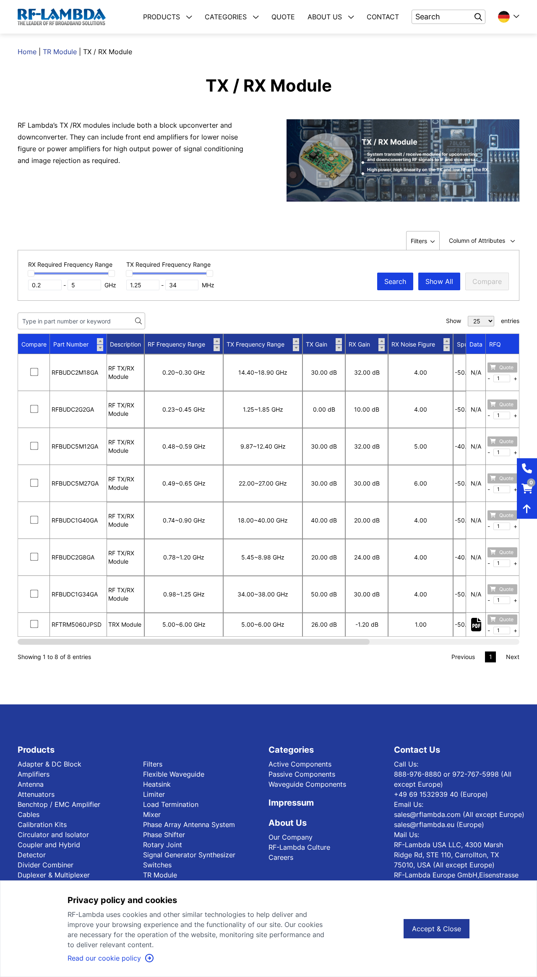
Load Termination (170, 804)
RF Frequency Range (176, 344)
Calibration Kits (42, 824)
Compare (487, 281)
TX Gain (316, 344)
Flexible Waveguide (173, 774)
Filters (152, 764)
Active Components (299, 764)
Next (512, 656)
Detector (32, 855)
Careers (280, 857)
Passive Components (301, 774)
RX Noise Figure (413, 344)
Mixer (152, 814)
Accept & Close (436, 928)
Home (27, 51)
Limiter (154, 794)
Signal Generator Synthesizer (189, 855)
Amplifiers (34, 774)
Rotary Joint (162, 844)
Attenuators (36, 794)
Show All (439, 281)
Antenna (31, 784)
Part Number (71, 344)
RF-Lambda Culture (299, 847)
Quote (506, 367)
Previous (463, 656)
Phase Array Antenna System (189, 824)
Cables (28, 814)
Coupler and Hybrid (49, 844)
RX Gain (359, 344)
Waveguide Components (307, 784)
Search (395, 281)
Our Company (290, 837)
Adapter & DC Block (49, 764)
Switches (157, 865)
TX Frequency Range (255, 344)
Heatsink (157, 784)
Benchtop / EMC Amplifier (59, 804)
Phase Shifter (164, 834)
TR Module (60, 51)
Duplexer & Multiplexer (54, 875)
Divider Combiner (45, 865)
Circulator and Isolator (53, 834)
